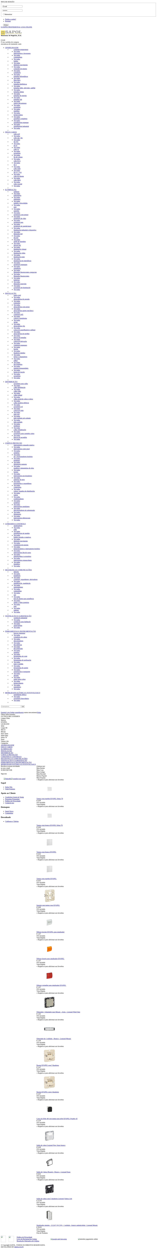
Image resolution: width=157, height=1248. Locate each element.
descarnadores (18, 641)
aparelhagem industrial (21, 126)
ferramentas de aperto (21, 668)
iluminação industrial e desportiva (25, 230)
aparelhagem (19, 712)
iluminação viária (19, 253)
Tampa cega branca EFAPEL (46, 852)
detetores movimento (21, 65)
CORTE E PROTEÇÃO (13, 443)
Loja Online (11, 712)
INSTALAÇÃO (10, 293)
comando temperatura (21, 49)
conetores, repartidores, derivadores (25, 579)
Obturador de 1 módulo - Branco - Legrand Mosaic (54, 1039)
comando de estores (20, 69)
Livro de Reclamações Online (27, 1239)
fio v (15, 165)
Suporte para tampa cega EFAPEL (48, 905)
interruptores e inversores (22, 53)
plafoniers (17, 199)
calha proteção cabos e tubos (23, 399)
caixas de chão (18, 410)
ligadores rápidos (19, 353)
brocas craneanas (19, 633)
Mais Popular (41, 778)
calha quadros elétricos (21, 403)
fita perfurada (18, 648)
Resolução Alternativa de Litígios (28, 1241)
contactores (17, 487)
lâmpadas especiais (20, 284)
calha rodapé (18, 395)
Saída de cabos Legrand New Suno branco (51, 1145)
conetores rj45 (18, 314)
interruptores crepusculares (23, 560)
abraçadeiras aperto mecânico (23, 311)
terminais (17, 460)
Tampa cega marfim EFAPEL (47, 879)
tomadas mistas (19, 92)
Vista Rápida (41, 804)
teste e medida (18, 664)
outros (16, 495)
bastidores (17, 576)
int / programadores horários (23, 456)
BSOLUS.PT (19, 1247)
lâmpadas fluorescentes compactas (25, 272)
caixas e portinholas (20, 318)
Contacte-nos (9, 803)
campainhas (18, 591)
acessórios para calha (21, 384)
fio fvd (16, 142)
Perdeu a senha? (10, 19)
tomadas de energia (20, 96)
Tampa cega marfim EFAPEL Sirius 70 (50, 799)
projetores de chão (20, 218)
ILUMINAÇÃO (10, 190)
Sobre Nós (8, 787)
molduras (17, 426)
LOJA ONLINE (26, 27)
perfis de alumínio (20, 241)
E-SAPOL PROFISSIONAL (11, 27)
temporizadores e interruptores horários (27, 549)
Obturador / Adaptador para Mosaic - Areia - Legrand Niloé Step (58, 1012)
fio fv (15, 145)
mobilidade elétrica (20, 695)
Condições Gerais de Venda (14, 797)
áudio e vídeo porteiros (21, 602)
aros (15, 207)
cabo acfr (17, 134)
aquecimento (18, 625)
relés (15, 529)
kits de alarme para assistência (24, 599)
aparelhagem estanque (21, 122)
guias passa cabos (20, 679)
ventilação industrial (20, 618)
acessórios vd (18, 407)
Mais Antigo (41, 772)
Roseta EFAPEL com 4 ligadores (48, 1092)
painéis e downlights (20, 203)
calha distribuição (19, 387)
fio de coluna (18, 157)
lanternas (17, 280)
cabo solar (17, 168)
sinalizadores (18, 526)
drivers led (17, 245)
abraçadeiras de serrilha (21, 334)
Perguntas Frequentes (12, 799)
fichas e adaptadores (20, 357)
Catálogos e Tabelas (12, 821)
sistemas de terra (19, 480)
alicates (16, 675)
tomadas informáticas (21, 76)
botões (16, 61)
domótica (17, 564)
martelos (16, 652)
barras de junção (19, 372)
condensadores (19, 499)
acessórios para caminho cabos (24, 433)
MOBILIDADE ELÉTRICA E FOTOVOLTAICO (22, 693)
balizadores (17, 195)
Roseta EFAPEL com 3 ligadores (48, 1065)
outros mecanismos (20, 103)
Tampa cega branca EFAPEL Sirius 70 (50, 825)
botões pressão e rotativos (22, 537)
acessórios (17, 107)
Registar (8, 21)
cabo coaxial (18, 184)
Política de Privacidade (13, 801)
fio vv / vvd (17, 172)
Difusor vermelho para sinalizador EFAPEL (51, 985)
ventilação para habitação (22, 622)
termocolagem (18, 683)
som (15, 606)
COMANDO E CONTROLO (15, 524)
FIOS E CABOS (11, 132)
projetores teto (18, 222)
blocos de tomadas (20, 337)
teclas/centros (18, 115)
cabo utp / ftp (18, 138)
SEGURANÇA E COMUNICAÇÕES (18, 570)
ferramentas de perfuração (22, 660)
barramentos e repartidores (22, 483)
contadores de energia (21, 545)
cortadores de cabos (20, 637)
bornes (16, 472)
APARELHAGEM (11, 48)
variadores (17, 72)
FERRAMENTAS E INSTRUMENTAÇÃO (20, 631)
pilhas (16, 360)
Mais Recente (41, 774)
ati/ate (16, 322)
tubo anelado (18, 422)
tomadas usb (18, 99)
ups (15, 595)
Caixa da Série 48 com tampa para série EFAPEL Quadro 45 (57, 1119)
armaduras (17, 268)
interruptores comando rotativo (24, 445)
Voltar (39, 712)
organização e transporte (22, 672)
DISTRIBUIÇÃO (11, 382)
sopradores (17, 687)
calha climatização (20, 430)
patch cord (17, 295)
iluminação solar (19, 257)
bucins (16, 349)
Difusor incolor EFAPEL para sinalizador (50, 932)
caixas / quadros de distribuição (24, 491)
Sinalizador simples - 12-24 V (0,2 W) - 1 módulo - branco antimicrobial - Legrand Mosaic (67, 1225)
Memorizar (8, 14)
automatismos (18, 587)
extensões (17, 303)
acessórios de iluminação (22, 288)
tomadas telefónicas (20, 84)
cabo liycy (17, 161)
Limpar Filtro (5, 718)
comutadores (18, 57)
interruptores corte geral (22, 449)
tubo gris (17, 414)
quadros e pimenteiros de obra (24, 468)
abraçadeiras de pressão (21, 299)
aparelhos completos (20, 119)
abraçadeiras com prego (22, 307)
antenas (16, 610)
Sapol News (9, 811)
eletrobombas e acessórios (22, 556)
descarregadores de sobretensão (24, 510)
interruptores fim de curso (22, 552)
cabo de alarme (19, 176)
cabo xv (16, 149)
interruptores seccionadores (23, 476)
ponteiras (17, 503)
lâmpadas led (18, 234)
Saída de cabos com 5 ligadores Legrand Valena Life (54, 1199)
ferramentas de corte (20, 656)
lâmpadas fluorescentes (21, 276)
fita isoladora (18, 364)
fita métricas (18, 645)
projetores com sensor (21, 215)
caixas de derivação (20, 341)
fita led (16, 238)
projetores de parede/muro (22, 226)
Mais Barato (41, 768)
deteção (16, 572)
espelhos (16, 111)
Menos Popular (42, 776)
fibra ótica (17, 80)
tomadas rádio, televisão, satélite (24, 88)
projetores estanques (20, 264)
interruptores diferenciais (22, 518)
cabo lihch (17, 180)
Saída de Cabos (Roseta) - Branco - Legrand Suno (53, 1172)
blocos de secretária (20, 437)
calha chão (17, 391)
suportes (16, 211)
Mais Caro (40, 770)
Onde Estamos (10, 789)
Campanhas (9, 813)
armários (16, 453)
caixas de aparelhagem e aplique (24, 330)
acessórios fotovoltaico (21, 698)
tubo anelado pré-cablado (22, 418)
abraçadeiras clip (19, 326)
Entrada (3, 712)
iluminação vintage (20, 249)
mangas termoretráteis (21, 368)
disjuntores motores (20, 464)
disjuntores (17, 514)
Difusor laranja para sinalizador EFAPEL (50, 959)
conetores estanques (20, 345)
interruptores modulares (21, 506)
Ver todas (17, 51)
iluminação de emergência (22, 261)
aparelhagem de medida (22, 533)
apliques (16, 192)
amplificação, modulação (22, 583)
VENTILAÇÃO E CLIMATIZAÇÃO (18, 616)
